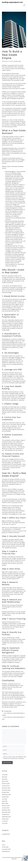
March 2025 (5, 781)
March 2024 (5, 803)
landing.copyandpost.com (12, 2)
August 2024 (5, 796)
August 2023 (5, 818)
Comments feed (6, 849)
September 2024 (6, 794)
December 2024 (6, 787)
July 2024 (4, 799)
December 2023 (6, 810)
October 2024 (5, 792)
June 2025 (4, 774)
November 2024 (6, 790)
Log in (3, 844)
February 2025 (6, 783)
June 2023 (4, 821)
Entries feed (5, 847)
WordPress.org (6, 851)
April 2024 (4, 801)
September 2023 (6, 816)
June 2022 (4, 823)
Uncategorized (7, 711)
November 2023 (6, 812)
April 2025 (4, 779)
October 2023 (5, 814)
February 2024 (6, 805)
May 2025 (4, 776)
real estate (10, 65)
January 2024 (5, 807)
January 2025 (5, 785)
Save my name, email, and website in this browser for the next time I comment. (14, 757)
